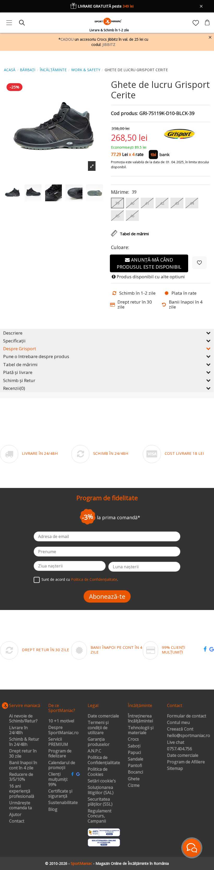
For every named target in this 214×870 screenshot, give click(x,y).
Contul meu (178, 722)
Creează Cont (180, 729)
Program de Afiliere (186, 762)
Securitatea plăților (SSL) (100, 802)
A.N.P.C (94, 751)
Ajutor (15, 814)
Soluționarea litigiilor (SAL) (101, 790)
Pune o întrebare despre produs (36, 356)
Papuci (134, 752)
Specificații (14, 341)
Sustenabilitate (63, 802)
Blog (52, 809)
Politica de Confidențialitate (94, 579)
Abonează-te (107, 596)
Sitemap (175, 768)
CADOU (67, 39)
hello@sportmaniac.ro (188, 735)
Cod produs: (124, 113)
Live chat (175, 742)
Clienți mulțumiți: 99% (58, 779)
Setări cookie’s (102, 781)
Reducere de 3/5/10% (21, 777)
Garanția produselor (99, 742)
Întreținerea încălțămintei (140, 719)
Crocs (133, 739)
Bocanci (135, 772)
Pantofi (135, 765)
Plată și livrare (17, 372)
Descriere (12, 333)
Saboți (134, 746)
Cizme (134, 785)
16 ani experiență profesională (21, 791)
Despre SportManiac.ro (63, 730)
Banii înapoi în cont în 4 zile (23, 765)
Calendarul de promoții (61, 765)
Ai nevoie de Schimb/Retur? (23, 719)
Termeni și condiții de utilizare (98, 727)
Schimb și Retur (19, 380)
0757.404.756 (179, 749)
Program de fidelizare (60, 753)
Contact (16, 821)
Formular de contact (186, 716)
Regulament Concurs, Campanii (99, 816)
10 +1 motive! (61, 721)
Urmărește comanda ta (20, 805)
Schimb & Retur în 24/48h (24, 742)
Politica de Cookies (98, 772)
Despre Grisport (19, 349)
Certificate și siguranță (60, 794)
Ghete (134, 779)
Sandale (135, 759)
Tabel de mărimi (20, 364)
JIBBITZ (108, 44)
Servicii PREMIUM (58, 742)
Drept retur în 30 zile (23, 753)
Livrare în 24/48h (18, 730)
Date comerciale (103, 716)
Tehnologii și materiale (140, 730)
